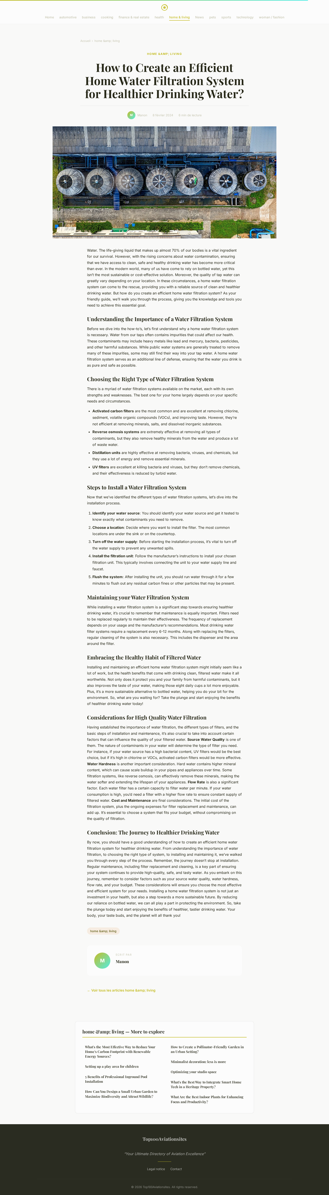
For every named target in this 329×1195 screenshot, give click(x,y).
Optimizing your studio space (194, 1072)
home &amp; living (107, 41)
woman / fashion (271, 17)
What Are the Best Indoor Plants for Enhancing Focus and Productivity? (207, 1099)
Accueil (85, 41)
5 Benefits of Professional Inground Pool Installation (116, 1079)
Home (49, 17)
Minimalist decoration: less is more (198, 1061)
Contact (176, 1169)
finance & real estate (134, 17)
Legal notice (156, 1169)
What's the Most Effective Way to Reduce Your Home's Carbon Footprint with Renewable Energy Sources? (120, 1052)
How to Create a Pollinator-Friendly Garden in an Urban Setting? (207, 1049)
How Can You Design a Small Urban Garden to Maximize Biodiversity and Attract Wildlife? (121, 1093)
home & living (179, 17)
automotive (68, 17)
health (159, 17)
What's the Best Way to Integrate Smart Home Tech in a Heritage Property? (206, 1084)
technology (245, 17)
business (89, 17)
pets (212, 17)
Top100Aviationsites (165, 1139)
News (199, 17)
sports (226, 17)
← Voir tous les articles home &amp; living (121, 990)
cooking (107, 17)
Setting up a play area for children (112, 1066)
